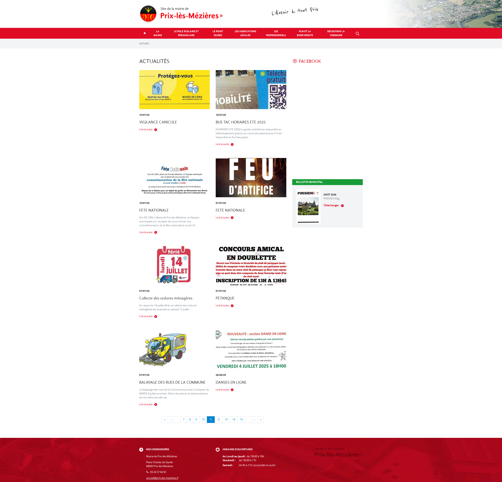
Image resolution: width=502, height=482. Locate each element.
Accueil (144, 43)
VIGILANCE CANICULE (158, 122)
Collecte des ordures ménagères (165, 298)
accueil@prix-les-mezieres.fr (162, 478)
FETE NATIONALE (154, 210)
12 (218, 419)
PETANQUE (225, 298)
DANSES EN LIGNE (231, 382)
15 (241, 419)
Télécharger (331, 205)
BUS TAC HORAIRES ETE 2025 (241, 122)
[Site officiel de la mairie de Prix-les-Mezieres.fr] (251, 14)
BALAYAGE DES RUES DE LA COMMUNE (172, 382)
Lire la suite (145, 129)
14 (233, 419)
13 (226, 419)
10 (203, 419)
